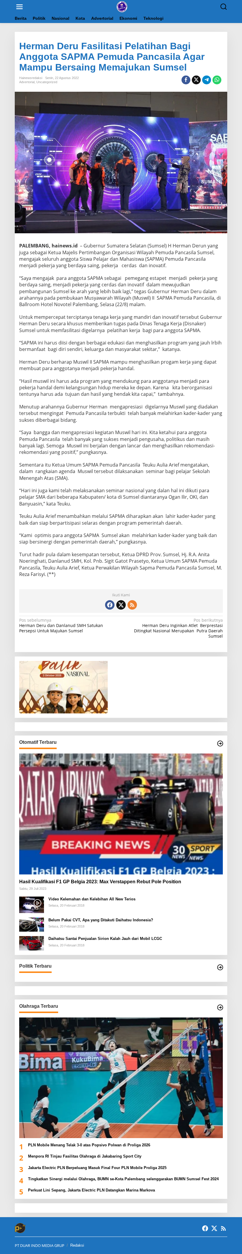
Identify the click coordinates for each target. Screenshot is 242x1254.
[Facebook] (110, 605)
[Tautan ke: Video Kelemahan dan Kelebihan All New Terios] (31, 904)
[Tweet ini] (196, 79)
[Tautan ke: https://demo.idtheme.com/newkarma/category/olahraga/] (220, 1007)
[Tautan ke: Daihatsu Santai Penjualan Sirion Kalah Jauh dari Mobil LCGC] (31, 943)
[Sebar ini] (186, 79)
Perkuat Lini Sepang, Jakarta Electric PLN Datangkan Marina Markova (91, 1190)
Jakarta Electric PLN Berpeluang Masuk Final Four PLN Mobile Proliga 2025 (97, 1168)
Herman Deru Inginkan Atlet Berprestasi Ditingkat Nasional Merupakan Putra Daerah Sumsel (178, 628)
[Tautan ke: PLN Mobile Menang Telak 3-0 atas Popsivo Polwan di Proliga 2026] (121, 1077)
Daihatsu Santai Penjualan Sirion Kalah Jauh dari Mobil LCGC (105, 938)
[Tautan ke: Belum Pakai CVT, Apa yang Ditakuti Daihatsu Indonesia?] (31, 924)
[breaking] (122, 6)
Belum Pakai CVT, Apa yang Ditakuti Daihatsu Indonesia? (100, 920)
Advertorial (27, 82)
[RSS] (132, 605)
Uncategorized (46, 82)
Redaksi (77, 1245)
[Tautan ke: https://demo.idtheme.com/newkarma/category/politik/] (220, 967)
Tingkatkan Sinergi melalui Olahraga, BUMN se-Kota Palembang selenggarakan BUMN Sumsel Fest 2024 (123, 1179)
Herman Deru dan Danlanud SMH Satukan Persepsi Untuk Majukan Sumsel (61, 625)
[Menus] (19, 7)
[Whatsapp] (216, 79)
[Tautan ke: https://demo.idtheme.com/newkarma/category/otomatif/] (220, 743)
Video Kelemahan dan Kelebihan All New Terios (91, 899)
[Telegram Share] (206, 79)
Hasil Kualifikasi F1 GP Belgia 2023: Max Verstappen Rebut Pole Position (100, 881)
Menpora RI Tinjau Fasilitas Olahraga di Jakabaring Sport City (85, 1156)
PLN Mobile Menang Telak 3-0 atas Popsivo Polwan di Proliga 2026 (89, 1145)
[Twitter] (121, 605)
